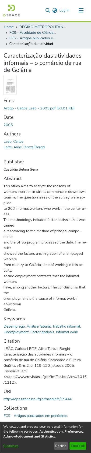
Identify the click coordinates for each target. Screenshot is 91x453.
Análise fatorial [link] (39, 326)
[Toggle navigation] (81, 10)
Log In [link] (64, 10)
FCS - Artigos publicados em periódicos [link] (32, 38)
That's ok (78, 446)
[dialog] (45, 437)
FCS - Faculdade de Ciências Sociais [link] (32, 32)
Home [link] (9, 27)
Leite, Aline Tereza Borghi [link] (24, 147)
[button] (12, 10)
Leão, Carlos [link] (14, 141)
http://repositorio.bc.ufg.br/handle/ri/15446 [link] (38, 399)
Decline (60, 446)
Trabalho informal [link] (66, 326)
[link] (39, 108)
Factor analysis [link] (42, 332)
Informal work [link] (67, 332)
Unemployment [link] (16, 332)
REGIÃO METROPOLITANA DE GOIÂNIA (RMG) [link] (42, 27)
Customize (10, 446)
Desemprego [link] (14, 326)
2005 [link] (8, 124)
